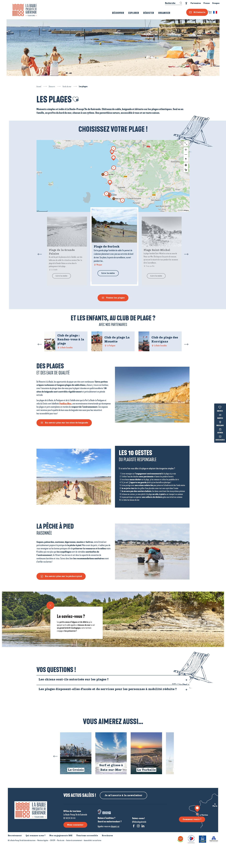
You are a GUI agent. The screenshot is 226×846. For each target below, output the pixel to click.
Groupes (215, 3)
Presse (207, 3)
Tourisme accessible (87, 835)
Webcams (220, 426)
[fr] (215, 12)
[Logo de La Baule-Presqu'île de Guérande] (30, 810)
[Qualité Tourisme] (191, 839)
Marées (220, 418)
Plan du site (60, 840)
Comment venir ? (192, 819)
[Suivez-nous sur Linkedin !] (143, 826)
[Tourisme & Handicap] (202, 839)
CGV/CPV (52, 840)
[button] (215, 12)
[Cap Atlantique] (213, 839)
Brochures (220, 440)
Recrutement (15, 835)
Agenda (220, 433)
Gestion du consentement (74, 840)
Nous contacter (75, 825)
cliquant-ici (115, 826)
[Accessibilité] (186, 3)
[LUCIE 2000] (180, 839)
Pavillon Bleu (65, 403)
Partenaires (196, 3)
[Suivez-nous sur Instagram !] (138, 826)
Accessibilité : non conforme (92, 840)
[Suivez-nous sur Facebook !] (133, 826)
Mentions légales (42, 840)
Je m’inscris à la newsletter (123, 795)
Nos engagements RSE (60, 835)
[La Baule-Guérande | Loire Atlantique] (25, 10)
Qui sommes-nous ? (35, 835)
